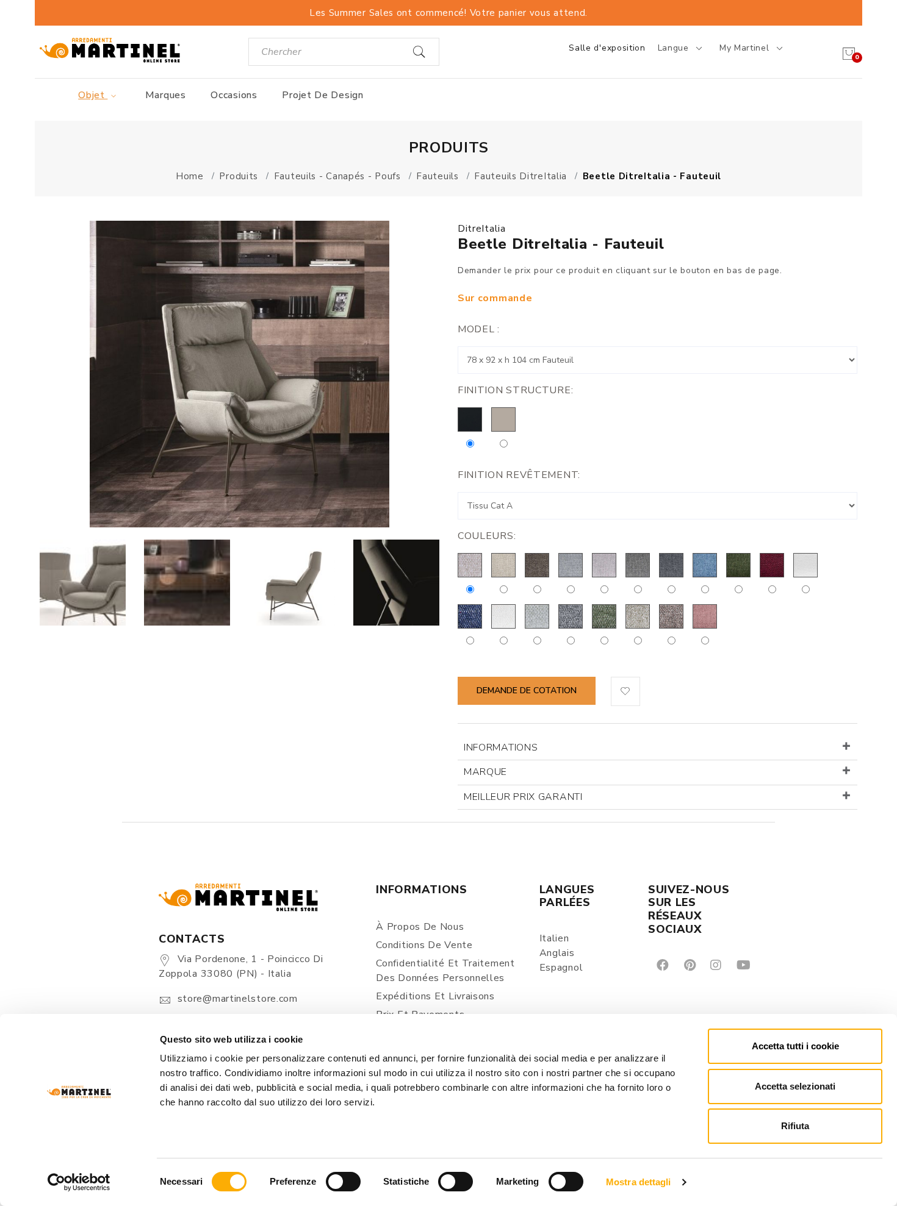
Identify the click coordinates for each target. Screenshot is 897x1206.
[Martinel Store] (110, 49)
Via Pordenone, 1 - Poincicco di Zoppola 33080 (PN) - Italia (241, 966)
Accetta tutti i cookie (795, 1046)
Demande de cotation (527, 690)
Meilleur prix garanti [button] (523, 797)
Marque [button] (485, 772)
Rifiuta (795, 1126)
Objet (92, 95)
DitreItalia (482, 228)
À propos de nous (420, 926)
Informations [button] (501, 747)
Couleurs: (487, 536)
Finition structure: (515, 390)
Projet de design (322, 95)
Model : (479, 329)
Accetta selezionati (795, 1086)
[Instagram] (715, 964)
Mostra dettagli (638, 1182)
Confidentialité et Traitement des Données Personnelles (445, 971)
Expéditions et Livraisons (435, 996)
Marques (165, 95)
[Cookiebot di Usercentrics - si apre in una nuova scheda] (79, 1182)
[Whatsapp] (771, 964)
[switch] (343, 1181)
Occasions (234, 95)
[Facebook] (661, 964)
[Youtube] (742, 964)
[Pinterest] (688, 964)
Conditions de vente (424, 945)
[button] (625, 691)
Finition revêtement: (519, 475)
